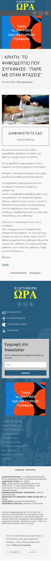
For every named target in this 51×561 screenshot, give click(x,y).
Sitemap (6, 459)
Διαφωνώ (33, 552)
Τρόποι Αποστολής (12, 421)
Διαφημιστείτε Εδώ (13, 454)
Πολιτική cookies (11, 442)
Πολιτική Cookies (21, 545)
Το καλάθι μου (10, 438)
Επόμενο (34, 273)
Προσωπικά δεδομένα (14, 446)
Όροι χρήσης (9, 450)
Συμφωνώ (14, 552)
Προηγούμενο (19, 273)
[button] (47, 5)
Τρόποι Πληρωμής (12, 425)
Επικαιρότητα (25, 82)
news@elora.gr (9, 490)
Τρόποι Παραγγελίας (13, 429)
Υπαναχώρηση (10, 434)
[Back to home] (25, 5)
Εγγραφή (25, 373)
